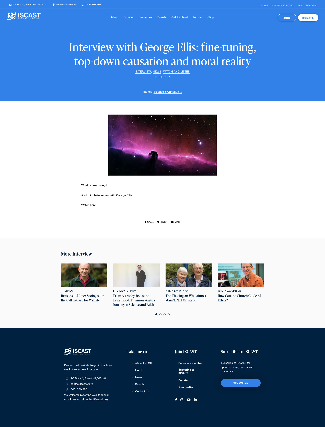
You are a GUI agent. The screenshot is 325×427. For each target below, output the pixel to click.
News (157, 71)
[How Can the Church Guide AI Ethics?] (241, 275)
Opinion (131, 291)
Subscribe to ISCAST (186, 372)
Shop (211, 17)
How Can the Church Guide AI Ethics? (239, 298)
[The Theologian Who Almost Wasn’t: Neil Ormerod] (189, 275)
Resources (146, 17)
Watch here (88, 205)
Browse (128, 17)
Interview (143, 71)
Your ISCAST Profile (282, 5)
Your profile (185, 387)
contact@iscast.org (66, 5)
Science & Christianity (168, 91)
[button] (156, 314)
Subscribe (311, 5)
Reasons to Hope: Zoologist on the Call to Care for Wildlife (82, 298)
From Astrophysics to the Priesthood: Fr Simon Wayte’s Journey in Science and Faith (134, 300)
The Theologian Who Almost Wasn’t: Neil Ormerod (186, 298)
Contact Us (142, 391)
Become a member (190, 363)
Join (299, 5)
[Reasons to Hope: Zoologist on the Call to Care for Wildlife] (84, 275)
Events (161, 17)
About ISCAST (143, 363)
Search (264, 5)
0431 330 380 (93, 5)
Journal (197, 17)
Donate (308, 18)
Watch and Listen (176, 71)
